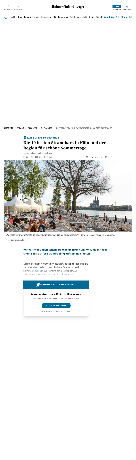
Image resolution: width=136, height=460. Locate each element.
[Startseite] (68, 7)
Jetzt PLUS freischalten (56, 305)
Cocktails (38, 270)
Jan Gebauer (32, 153)
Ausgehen (32, 127)
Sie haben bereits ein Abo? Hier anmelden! (56, 311)
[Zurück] (6, 17)
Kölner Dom (46, 127)
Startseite (8, 127)
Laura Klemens (47, 153)
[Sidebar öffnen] (13, 17)
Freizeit (20, 127)
